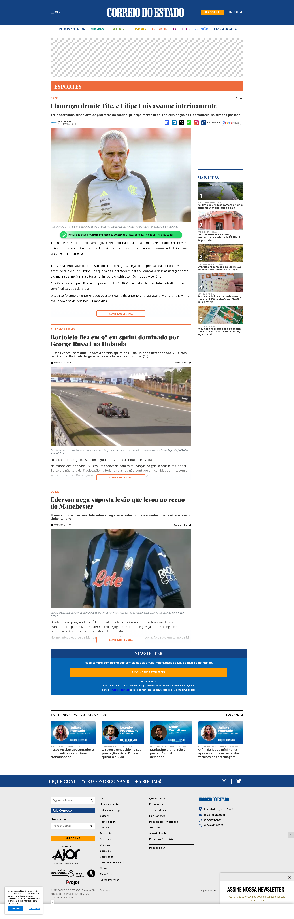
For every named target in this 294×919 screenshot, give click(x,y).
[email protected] (119, 689)
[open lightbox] (121, 175)
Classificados (225, 29)
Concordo (16, 908)
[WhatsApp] (189, 123)
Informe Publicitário (112, 862)
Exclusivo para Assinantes (168, 747)
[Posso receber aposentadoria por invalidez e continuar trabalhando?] (73, 732)
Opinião (201, 29)
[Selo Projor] (73, 877)
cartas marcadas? (211, 264)
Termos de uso (158, 810)
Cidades (97, 29)
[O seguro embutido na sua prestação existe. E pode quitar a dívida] (123, 732)
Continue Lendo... (121, 477)
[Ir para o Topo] (291, 835)
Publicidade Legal (110, 810)
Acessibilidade (158, 833)
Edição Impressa (109, 880)
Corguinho (207, 232)
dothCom (212, 890)
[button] (182, 362)
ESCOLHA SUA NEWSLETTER (148, 672)
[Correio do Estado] (221, 799)
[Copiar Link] (204, 123)
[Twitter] (238, 781)
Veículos (105, 845)
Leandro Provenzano (117, 747)
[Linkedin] (174, 123)
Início (103, 798)
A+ (237, 98)
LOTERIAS (206, 294)
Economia (138, 29)
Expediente (156, 804)
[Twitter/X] (182, 123)
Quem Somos (157, 798)
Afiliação (154, 827)
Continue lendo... (121, 313)
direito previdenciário (67, 747)
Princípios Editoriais (161, 839)
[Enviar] (91, 825)
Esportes (159, 29)
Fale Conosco (157, 816)
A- (241, 98)
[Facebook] (167, 123)
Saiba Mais (34, 908)
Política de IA (108, 821)
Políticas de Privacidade (163, 821)
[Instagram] (196, 123)
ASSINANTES (235, 715)
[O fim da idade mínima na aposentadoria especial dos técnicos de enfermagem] (220, 732)
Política (116, 29)
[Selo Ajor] (73, 855)
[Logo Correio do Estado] (145, 12)
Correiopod (107, 856)
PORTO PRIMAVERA (210, 203)
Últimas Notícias (71, 29)
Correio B (181, 29)
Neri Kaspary (65, 121)
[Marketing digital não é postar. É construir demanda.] (171, 732)
